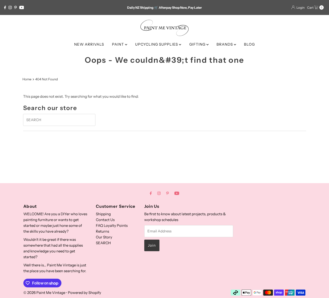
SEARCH (103, 243)
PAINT (118, 44)
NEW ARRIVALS (89, 44)
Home (27, 79)
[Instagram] (10, 7)
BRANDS (225, 44)
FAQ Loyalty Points (112, 225)
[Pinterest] (15, 7)
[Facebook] (5, 7)
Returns (102, 231)
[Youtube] (21, 7)
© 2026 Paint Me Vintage (44, 292)
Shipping (103, 214)
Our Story (104, 237)
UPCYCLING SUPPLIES (157, 44)
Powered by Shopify (84, 292)
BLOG (249, 44)
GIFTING (197, 44)
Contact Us (105, 219)
